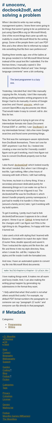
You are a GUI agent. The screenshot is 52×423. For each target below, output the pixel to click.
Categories (8, 385)
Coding (6, 370)
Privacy (6, 393)
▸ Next (6, 344)
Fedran (6, 376)
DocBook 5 (38, 127)
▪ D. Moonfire (9, 336)
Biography (8, 355)
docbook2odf (21, 165)
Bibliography (9, 359)
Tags (5, 388)
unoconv (28, 104)
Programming (14, 324)
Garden (6, 367)
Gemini (6, 404)
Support (6, 362)
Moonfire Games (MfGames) (16, 416)
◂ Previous (8, 339)
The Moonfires (10, 419)
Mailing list (8, 407)
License (6, 399)
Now (5, 349)
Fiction (6, 379)
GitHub (28, 220)
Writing (11, 327)
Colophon (7, 396)
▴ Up (5, 342)
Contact (6, 352)
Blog (5, 373)
